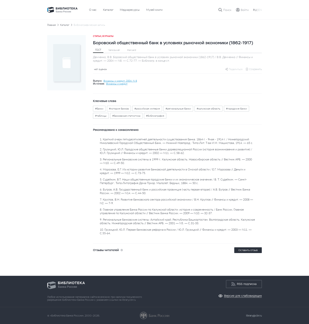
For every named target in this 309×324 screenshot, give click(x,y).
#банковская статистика (126, 115)
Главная (51, 24)
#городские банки (236, 108)
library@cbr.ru (254, 315)
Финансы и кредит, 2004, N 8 (120, 80)
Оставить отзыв (248, 250)
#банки (99, 108)
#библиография (155, 115)
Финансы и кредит (116, 83)
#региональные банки (178, 108)
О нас (93, 9)
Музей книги (154, 9)
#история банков (119, 108)
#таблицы (101, 115)
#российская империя (147, 108)
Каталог (108, 9)
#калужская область (208, 108)
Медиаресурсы (130, 9)
